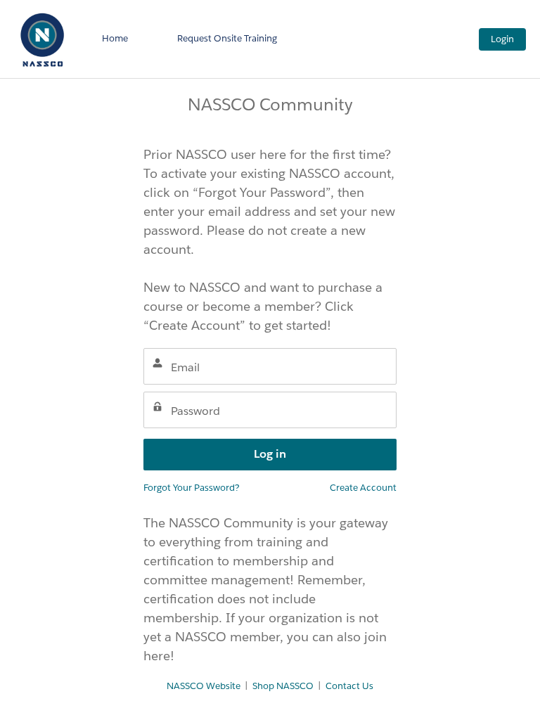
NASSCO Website (203, 686)
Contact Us (349, 686)
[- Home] (42, 39)
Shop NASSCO (283, 686)
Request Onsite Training (227, 38)
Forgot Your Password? (191, 488)
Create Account (363, 488)
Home (115, 38)
